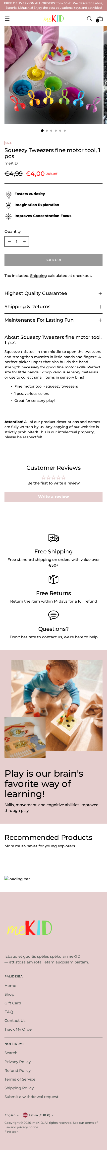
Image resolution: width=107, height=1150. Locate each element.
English (9, 1115)
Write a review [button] (53, 496)
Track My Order (18, 1029)
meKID (11, 163)
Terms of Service (19, 1079)
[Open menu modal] (7, 18)
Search (10, 1052)
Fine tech (11, 1132)
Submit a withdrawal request (31, 1096)
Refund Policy (17, 1070)
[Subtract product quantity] (9, 241)
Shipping (38, 275)
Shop (9, 994)
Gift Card (12, 1003)
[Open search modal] (89, 18)
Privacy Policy (17, 1061)
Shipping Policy (19, 1088)
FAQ (8, 1011)
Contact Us (15, 1020)
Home (10, 985)
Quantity (12, 231)
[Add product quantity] (24, 241)
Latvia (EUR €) (39, 1115)
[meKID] (53, 18)
